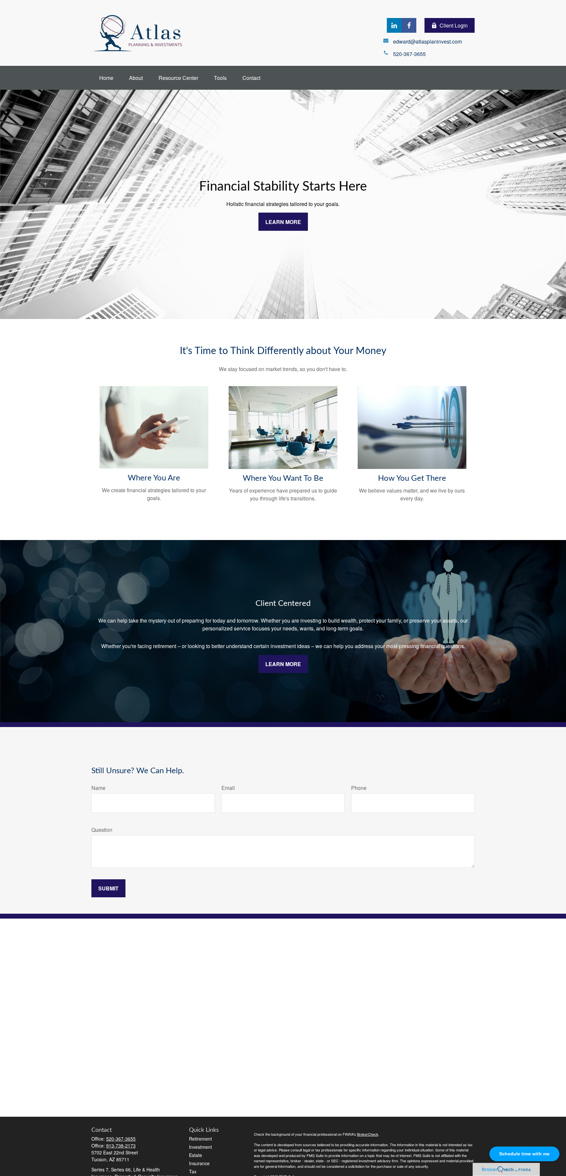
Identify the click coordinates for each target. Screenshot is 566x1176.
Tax (193, 1171)
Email (228, 788)
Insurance (199, 1163)
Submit (108, 888)
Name (98, 788)
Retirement (200, 1138)
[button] (106, 77)
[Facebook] (409, 25)
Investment (200, 1147)
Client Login (454, 25)
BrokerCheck (367, 1134)
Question (101, 829)
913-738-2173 (121, 1145)
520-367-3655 (121, 1138)
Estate (195, 1155)
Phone (359, 788)
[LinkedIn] (394, 25)
